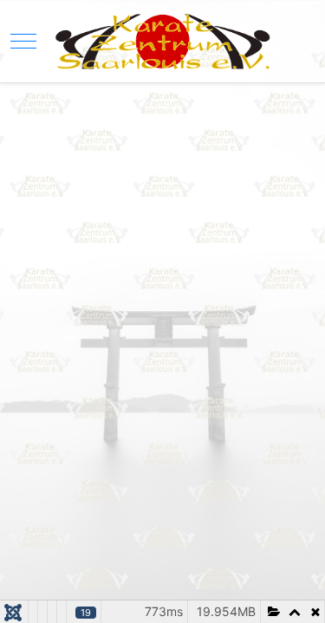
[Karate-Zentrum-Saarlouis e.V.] (162, 41)
